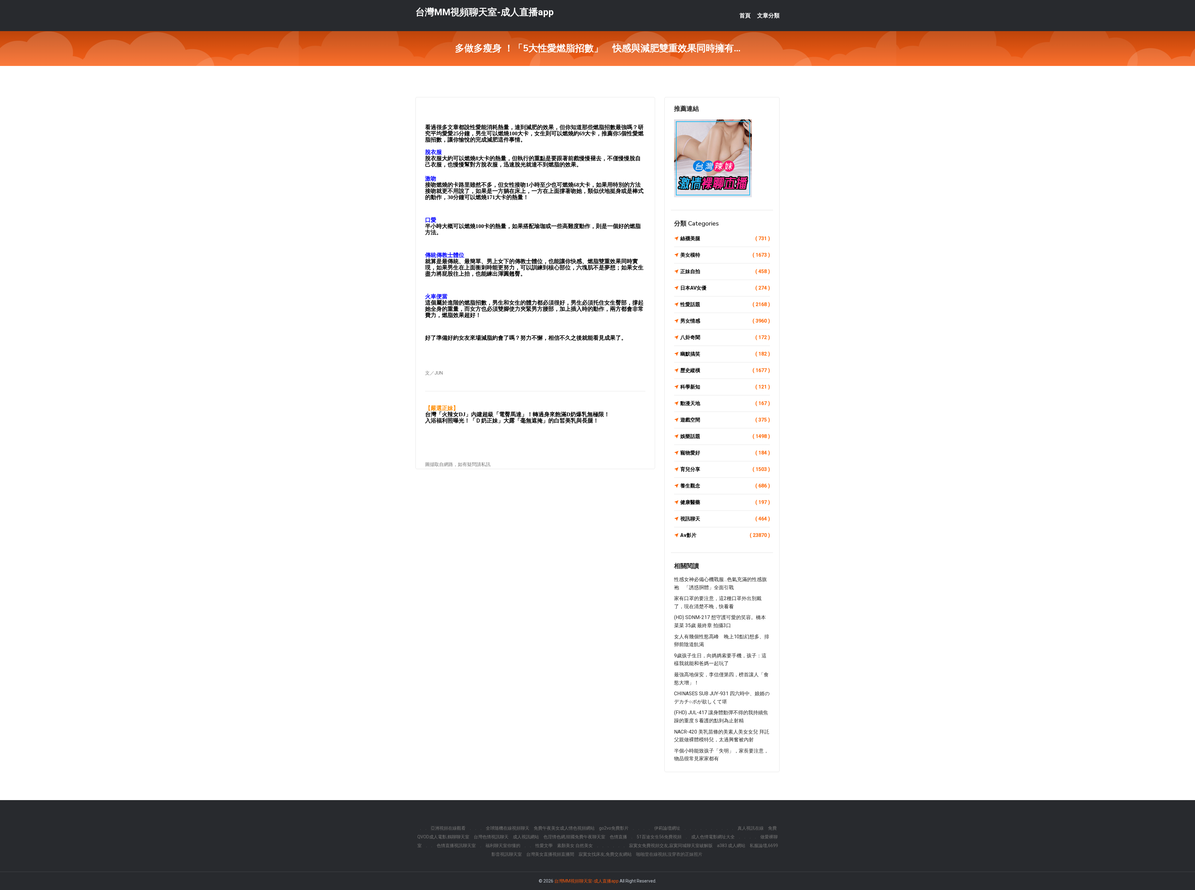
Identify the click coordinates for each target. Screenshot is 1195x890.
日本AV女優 (725, 288)
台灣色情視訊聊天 (491, 836)
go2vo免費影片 (614, 828)
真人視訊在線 (751, 828)
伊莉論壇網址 (667, 828)
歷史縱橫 (725, 370)
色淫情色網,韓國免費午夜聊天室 (574, 836)
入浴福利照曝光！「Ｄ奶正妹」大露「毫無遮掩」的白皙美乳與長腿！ (512, 420)
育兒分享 (725, 469)
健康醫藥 (725, 502)
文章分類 (768, 15)
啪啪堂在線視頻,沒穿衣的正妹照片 (669, 854)
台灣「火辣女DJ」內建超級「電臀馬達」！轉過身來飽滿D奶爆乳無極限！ (517, 414)
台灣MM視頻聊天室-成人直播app (484, 12)
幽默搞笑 (725, 354)
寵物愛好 (725, 453)
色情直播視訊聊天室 (456, 845)
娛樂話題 (725, 436)
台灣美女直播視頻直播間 (550, 854)
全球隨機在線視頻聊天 (507, 828)
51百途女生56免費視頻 (659, 836)
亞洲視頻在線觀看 (448, 828)
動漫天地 (725, 403)
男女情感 (725, 321)
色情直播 (618, 836)
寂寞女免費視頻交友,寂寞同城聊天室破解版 (671, 845)
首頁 (745, 15)
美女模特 (725, 255)
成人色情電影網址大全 (713, 836)
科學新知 (725, 387)
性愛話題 (725, 304)
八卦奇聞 (725, 337)
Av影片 (725, 535)
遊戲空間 (725, 420)
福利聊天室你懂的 (502, 845)
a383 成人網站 (731, 845)
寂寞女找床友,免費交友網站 (605, 854)
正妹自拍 (725, 271)
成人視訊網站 (526, 836)
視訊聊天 (725, 519)
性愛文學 (544, 845)
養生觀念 (725, 486)
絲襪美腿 (725, 238)
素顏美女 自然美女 (575, 845)
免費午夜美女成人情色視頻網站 (564, 828)
